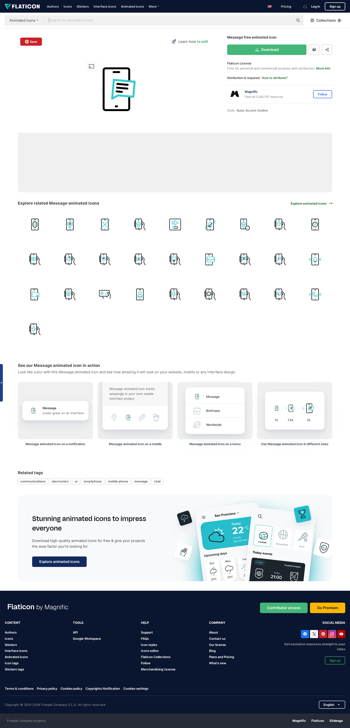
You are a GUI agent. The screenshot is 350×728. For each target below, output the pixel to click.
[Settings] (34, 259)
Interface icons (105, 6)
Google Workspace (87, 638)
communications (32, 481)
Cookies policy (71, 688)
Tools (78, 623)
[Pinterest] (323, 634)
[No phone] (104, 224)
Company (217, 623)
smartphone (93, 481)
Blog (212, 651)
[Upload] (34, 329)
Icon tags (12, 663)
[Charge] (175, 294)
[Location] (104, 259)
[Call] (315, 294)
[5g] (245, 294)
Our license (217, 645)
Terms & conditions (19, 688)
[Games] (104, 294)
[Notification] (315, 259)
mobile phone (118, 481)
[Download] (280, 224)
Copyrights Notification (102, 688)
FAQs (145, 638)
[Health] (280, 294)
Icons (68, 6)
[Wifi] (315, 224)
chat (157, 481)
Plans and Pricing (221, 657)
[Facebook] (305, 634)
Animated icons (132, 6)
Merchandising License (158, 669)
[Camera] (140, 259)
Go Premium (327, 607)
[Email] (210, 259)
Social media (333, 623)
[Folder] (34, 294)
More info (323, 68)
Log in (315, 6)
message (141, 481)
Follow (145, 663)
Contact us (217, 638)
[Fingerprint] (34, 224)
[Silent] (210, 224)
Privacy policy (47, 688)
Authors (53, 6)
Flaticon (317, 721)
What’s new (217, 663)
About (213, 632)
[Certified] (69, 224)
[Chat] (245, 259)
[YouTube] (341, 634)
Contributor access (283, 607)
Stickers (83, 6)
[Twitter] (314, 634)
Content (12, 623)
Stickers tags (14, 669)
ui (76, 481)
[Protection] (69, 294)
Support (147, 632)
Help (145, 623)
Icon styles (149, 645)
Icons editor (150, 651)
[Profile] (140, 294)
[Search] (280, 259)
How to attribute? (275, 78)
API (75, 632)
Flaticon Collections (155, 657)
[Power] (210, 294)
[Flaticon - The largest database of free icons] (22, 6)
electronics (60, 481)
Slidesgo (336, 721)
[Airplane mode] (140, 224)
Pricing (286, 6)
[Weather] (69, 259)
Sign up (335, 6)
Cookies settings (135, 688)
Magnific (299, 721)
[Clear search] (287, 20)
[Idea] (175, 259)
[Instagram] (332, 634)
